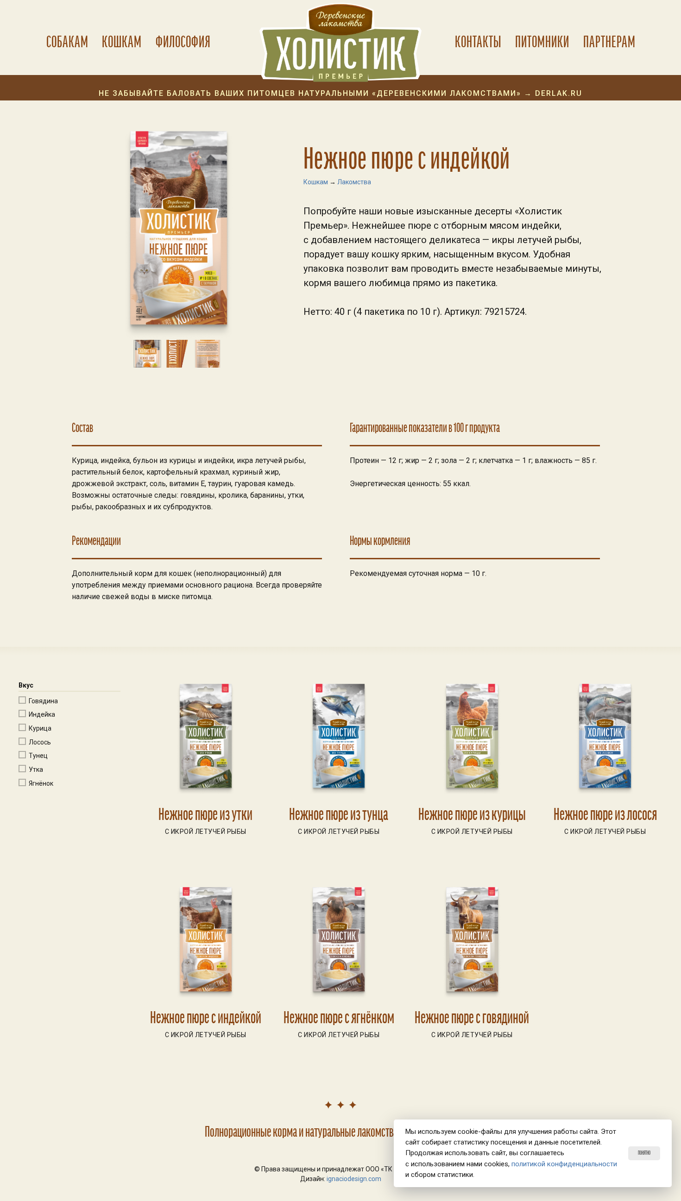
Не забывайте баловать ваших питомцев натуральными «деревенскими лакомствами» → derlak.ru (340, 94)
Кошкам (122, 42)
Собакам (67, 42)
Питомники (542, 42)
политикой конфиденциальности (564, 1164)
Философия (183, 42)
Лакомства (354, 182)
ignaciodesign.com (354, 1178)
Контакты (478, 42)
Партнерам (609, 42)
